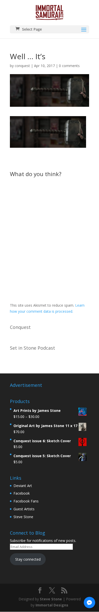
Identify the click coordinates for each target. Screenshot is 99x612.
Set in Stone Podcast (32, 348)
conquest (22, 65)
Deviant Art (22, 485)
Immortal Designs (52, 605)
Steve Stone (23, 516)
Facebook (21, 493)
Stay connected (28, 559)
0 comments (69, 65)
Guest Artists (24, 509)
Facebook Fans (26, 501)
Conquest (20, 327)
